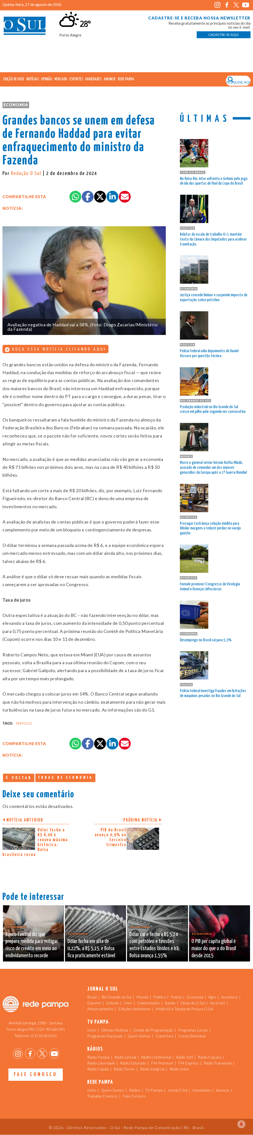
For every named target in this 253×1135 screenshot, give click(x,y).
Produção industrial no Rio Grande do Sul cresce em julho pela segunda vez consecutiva (213, 409)
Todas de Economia (65, 778)
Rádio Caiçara (209, 1057)
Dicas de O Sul (192, 1002)
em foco (24, 723)
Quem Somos (139, 1035)
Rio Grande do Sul (116, 997)
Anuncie (110, 79)
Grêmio (112, 1002)
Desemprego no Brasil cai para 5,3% (206, 640)
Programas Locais (193, 1030)
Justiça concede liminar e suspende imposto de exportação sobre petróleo (213, 297)
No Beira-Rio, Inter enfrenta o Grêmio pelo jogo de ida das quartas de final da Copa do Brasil (214, 181)
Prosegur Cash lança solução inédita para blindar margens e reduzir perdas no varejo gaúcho (210, 529)
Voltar (21, 778)
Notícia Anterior (24, 820)
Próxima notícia (140, 820)
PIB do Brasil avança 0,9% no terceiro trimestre (110, 837)
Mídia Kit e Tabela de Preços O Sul (184, 1008)
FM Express (188, 1063)
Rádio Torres (124, 1068)
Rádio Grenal (125, 1057)
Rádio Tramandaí (218, 1063)
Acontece (229, 997)
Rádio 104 (184, 1057)
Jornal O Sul (24, 27)
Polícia (176, 997)
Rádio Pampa (98, 1057)
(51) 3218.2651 (44, 1035)
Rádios (134, 1090)
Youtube (246, 5)
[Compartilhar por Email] (125, 197)
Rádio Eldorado (133, 1063)
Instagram (217, 5)
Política (159, 997)
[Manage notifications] (241, 1124)
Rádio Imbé (179, 1068)
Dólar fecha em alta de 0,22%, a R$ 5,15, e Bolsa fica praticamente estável (91, 949)
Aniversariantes (100, 1008)
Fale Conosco (35, 1074)
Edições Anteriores (134, 1008)
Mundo (142, 997)
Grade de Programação (153, 1030)
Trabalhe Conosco (102, 1096)
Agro (212, 997)
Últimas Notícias (114, 1030)
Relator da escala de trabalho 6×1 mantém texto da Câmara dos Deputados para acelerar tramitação (213, 239)
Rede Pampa (126, 79)
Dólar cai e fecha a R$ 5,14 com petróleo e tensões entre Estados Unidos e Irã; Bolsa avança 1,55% (154, 945)
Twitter (236, 5)
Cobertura (164, 1035)
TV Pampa (154, 1090)
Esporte (94, 1002)
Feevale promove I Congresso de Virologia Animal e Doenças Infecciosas (210, 586)
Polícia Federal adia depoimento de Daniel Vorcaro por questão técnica (209, 353)
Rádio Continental (156, 1057)
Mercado (60, 79)
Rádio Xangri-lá (152, 1068)
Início (91, 1030)
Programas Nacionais (105, 1035)
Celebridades (148, 1002)
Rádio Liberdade (101, 1063)
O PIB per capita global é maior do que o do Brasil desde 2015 (213, 949)
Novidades (201, 1090)
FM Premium (162, 1063)
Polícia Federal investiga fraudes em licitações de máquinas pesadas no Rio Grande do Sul (213, 693)
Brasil (92, 997)
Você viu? (217, 1002)
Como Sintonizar (192, 1035)
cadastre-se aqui (223, 35)
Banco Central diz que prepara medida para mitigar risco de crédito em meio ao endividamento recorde (31, 945)
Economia (15, 104)
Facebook (227, 5)
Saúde (170, 1002)
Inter (128, 1002)
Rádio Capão (98, 1068)
